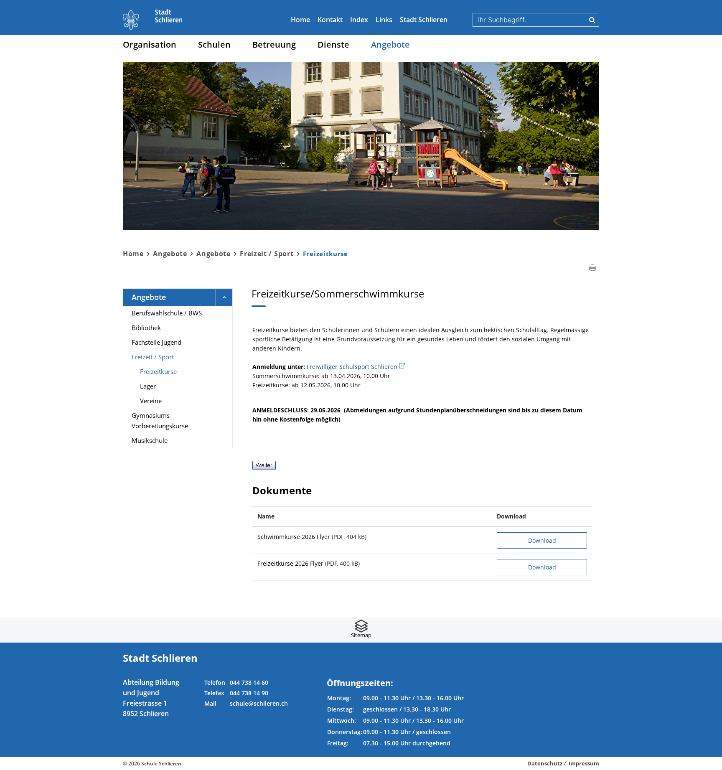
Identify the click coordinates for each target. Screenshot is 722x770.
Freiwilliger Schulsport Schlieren (356, 367)
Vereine (151, 400)
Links (384, 19)
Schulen (214, 44)
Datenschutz (544, 763)
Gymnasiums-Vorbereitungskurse (160, 420)
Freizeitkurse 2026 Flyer (290, 563)
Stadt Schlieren (423, 19)
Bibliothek (146, 327)
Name (266, 516)
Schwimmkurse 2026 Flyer (293, 537)
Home (300, 19)
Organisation (149, 44)
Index (359, 19)
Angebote (390, 44)
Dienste (333, 44)
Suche (592, 20)
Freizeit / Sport (153, 357)
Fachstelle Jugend (156, 342)
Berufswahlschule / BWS (167, 313)
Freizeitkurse (176, 371)
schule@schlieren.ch (259, 703)
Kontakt (330, 19)
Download (511, 516)
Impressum (584, 763)
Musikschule (150, 440)
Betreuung (274, 44)
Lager (148, 386)
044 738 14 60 (249, 682)
